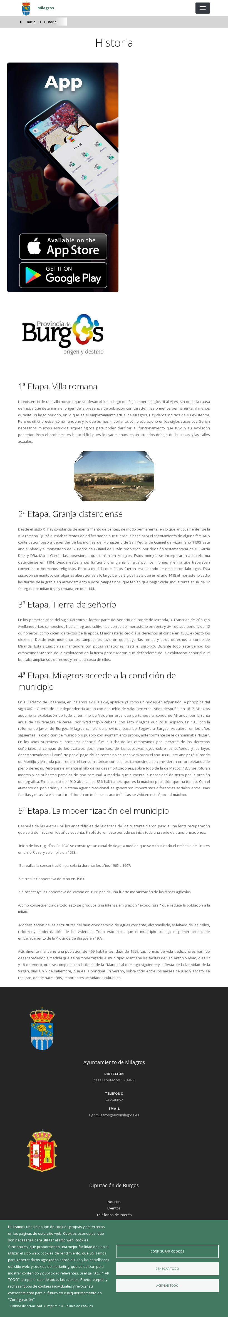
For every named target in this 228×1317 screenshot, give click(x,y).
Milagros (46, 7)
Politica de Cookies (79, 1306)
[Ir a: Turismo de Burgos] (114, 334)
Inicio (31, 22)
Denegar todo (167, 1268)
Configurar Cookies (167, 1251)
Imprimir (53, 1306)
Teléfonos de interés (114, 1214)
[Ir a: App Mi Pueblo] (114, 177)
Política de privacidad (26, 1306)
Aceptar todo (167, 1285)
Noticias (114, 1201)
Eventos (114, 1208)
